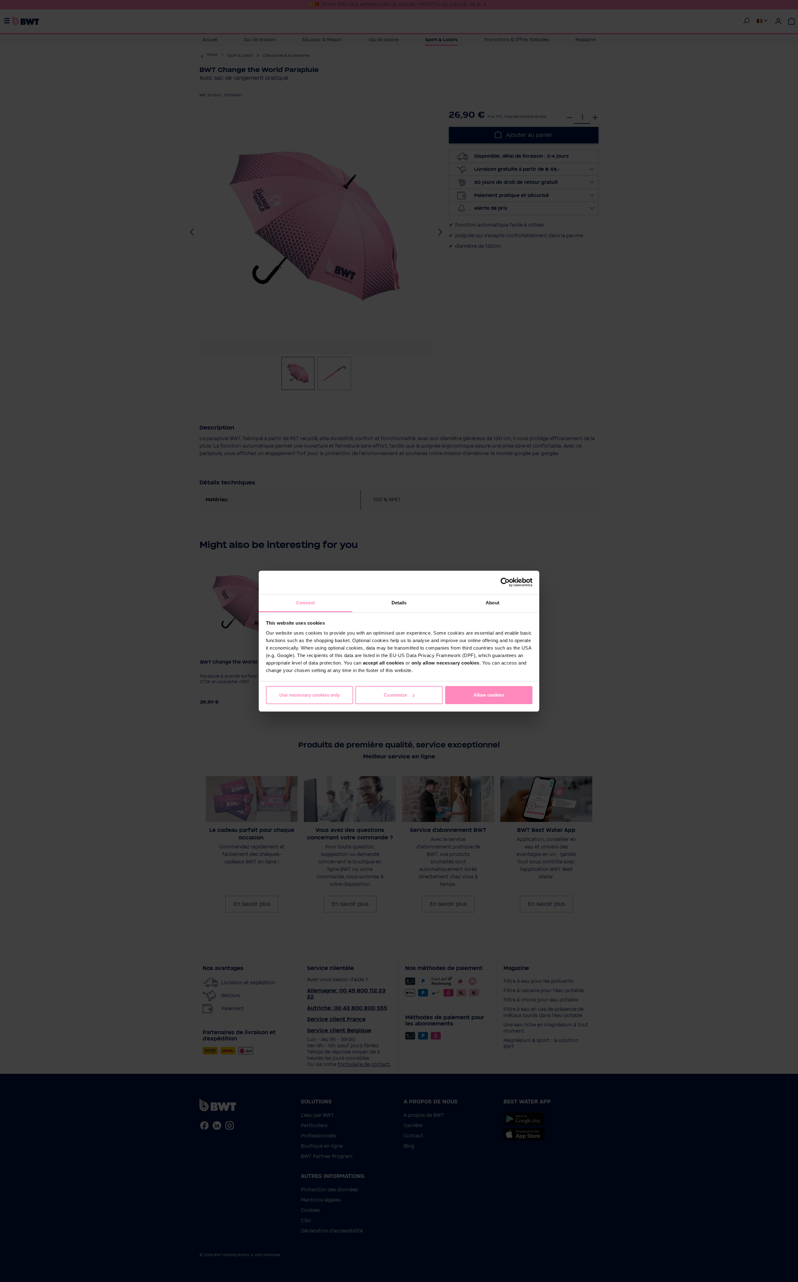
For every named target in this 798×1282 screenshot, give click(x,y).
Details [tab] (399, 602)
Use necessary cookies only (309, 695)
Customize (395, 695)
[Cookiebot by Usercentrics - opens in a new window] (505, 582)
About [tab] (492, 602)
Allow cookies (489, 695)
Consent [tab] (305, 602)
